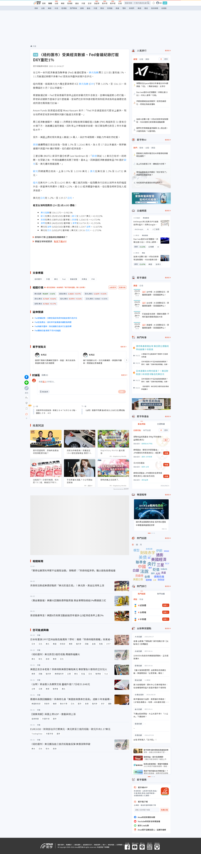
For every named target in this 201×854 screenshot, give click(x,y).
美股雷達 (146, 218)
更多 (166, 59)
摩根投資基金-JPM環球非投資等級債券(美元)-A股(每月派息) (147, 474)
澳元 (92, 171)
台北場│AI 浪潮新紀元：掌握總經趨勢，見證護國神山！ (155, 304)
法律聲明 (119, 845)
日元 (42, 197)
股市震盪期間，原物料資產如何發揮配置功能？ (46, 451)
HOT (144, 292)
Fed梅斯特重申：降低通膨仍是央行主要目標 (53, 326)
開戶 (166, 440)
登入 (160, 3)
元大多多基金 (139, 462)
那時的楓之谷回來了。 (110, 479)
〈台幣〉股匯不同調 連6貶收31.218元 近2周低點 (104, 410)
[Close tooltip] (46, 414)
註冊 (164, 3)
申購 (166, 453)
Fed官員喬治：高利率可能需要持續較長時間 (53, 322)
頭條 (36, 8)
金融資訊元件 (87, 845)
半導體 (143, 619)
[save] (26, 408)
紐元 (35, 182)
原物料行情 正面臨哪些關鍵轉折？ (51, 237)
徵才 (104, 845)
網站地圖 (111, 845)
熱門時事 (73, 8)
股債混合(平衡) (147, 443)
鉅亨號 (112, 3)
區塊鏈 (109, 8)
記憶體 (143, 605)
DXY (92, 83)
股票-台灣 (145, 467)
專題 (139, 8)
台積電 (143, 612)
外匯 (83, 3)
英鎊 (35, 144)
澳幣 (43, 223)
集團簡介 (69, 845)
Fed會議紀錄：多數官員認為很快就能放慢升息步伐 (56, 318)
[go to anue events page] (153, 3)
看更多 (123, 346)
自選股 (164, 8)
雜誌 (146, 8)
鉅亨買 (104, 3)
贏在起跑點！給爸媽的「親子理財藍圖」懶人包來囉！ (66, 287)
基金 (77, 3)
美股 (62, 3)
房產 (117, 8)
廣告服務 (77, 845)
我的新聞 (154, 8)
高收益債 (145, 480)
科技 (56, 8)
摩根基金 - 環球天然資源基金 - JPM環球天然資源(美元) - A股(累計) (147, 451)
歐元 (35, 171)
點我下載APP (60, 241)
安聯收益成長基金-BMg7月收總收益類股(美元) (147, 438)
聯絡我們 (97, 845)
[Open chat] (26, 414)
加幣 (49, 226)
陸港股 (69, 3)
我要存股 (122, 287)
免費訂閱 (164, 810)
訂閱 (120, 3)
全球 (89, 3)
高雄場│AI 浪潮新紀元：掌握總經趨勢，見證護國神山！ (155, 326)
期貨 (102, 8)
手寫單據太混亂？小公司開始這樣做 (79, 481)
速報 (82, 8)
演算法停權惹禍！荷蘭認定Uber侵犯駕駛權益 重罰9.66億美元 (79, 451)
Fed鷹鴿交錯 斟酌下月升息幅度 (48, 330)
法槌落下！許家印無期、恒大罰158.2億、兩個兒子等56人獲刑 (46, 481)
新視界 (131, 8)
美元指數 (94, 72)
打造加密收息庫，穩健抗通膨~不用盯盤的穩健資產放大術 (155, 315)
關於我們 (61, 845)
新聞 (50, 3)
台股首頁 (112, 287)
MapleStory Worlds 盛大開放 (112, 451)
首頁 (44, 3)
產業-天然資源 (147, 457)
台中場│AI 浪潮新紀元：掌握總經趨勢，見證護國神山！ (155, 293)
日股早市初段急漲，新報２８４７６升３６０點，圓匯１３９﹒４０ (56, 411)
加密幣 (96, 3)
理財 (124, 8)
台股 (56, 3)
